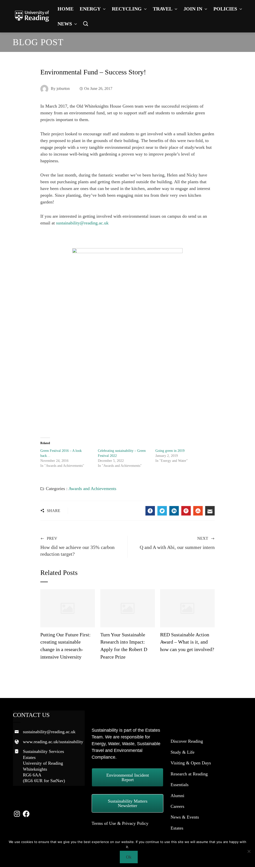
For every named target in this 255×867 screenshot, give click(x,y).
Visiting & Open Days (191, 762)
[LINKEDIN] (174, 511)
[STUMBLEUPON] (198, 511)
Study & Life (182, 752)
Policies (225, 8)
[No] (248, 851)
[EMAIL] (210, 511)
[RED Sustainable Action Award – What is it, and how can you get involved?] (187, 607)
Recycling (127, 8)
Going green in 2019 (170, 451)
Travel (162, 8)
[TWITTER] (162, 511)
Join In (193, 8)
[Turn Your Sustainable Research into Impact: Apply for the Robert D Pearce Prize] (127, 607)
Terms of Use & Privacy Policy (120, 823)
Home (65, 8)
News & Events (185, 817)
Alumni (177, 795)
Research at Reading (189, 773)
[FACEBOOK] (150, 511)
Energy (90, 8)
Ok (128, 857)
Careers (177, 806)
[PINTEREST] (186, 511)
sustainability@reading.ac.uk (82, 222)
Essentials (180, 784)
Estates (177, 828)
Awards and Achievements (92, 488)
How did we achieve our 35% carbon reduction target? (77, 546)
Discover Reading (187, 741)
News (65, 23)
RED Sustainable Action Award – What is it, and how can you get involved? (187, 642)
